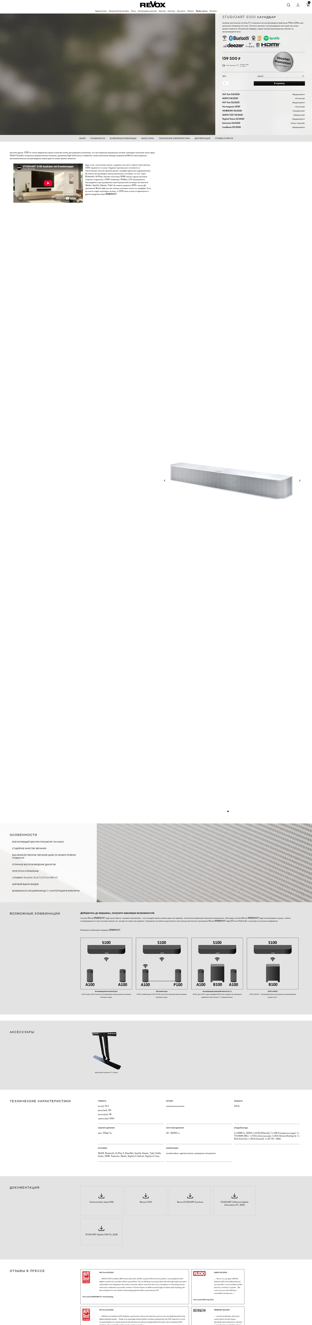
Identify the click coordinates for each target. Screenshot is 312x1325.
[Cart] (308, 5)
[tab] (280, 76)
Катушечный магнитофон (119, 11)
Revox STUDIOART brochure (190, 1202)
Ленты (133, 11)
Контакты (213, 11)
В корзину (279, 83)
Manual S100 (146, 1202)
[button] (222, 811)
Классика (171, 11)
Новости (190, 11)
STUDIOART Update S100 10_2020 (101, 1235)
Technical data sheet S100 (101, 1202)
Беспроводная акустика (147, 11)
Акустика (162, 11)
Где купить (181, 11)
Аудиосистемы (101, 11)
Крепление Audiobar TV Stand (106, 1072)
